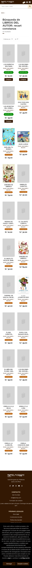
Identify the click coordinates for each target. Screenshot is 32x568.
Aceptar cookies (23, 564)
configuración (25, 558)
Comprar (9, 79)
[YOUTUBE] (19, 486)
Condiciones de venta (16, 517)
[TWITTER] (13, 486)
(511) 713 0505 (16, 495)
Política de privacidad (16, 520)
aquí (9, 558)
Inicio (2, 13)
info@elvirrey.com (16, 497)
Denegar (9, 564)
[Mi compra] (24, 2)
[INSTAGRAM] (16, 486)
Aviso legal (16, 514)
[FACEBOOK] (10, 486)
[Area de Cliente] (27, 2)
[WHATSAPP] (22, 486)
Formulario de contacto (16, 500)
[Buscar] (30, 6)
